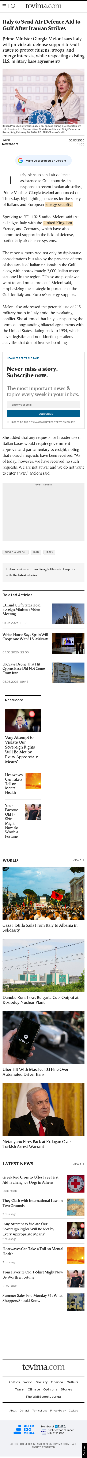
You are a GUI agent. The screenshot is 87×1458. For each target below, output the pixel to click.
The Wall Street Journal (43, 1396)
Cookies (73, 1410)
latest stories (27, 575)
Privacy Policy (58, 1410)
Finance (57, 1382)
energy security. (58, 205)
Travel (19, 1389)
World (6, 140)
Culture (73, 1382)
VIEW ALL (78, 860)
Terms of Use (39, 1410)
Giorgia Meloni (15, 552)
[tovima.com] (43, 5)
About (13, 1410)
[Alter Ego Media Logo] (24, 1434)
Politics (14, 1382)
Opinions (50, 1389)
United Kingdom (58, 223)
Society (42, 1382)
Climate (34, 1389)
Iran (36, 552)
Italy (49, 552)
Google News (49, 569)
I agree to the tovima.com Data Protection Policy (43, 422)
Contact (24, 1410)
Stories (66, 1389)
